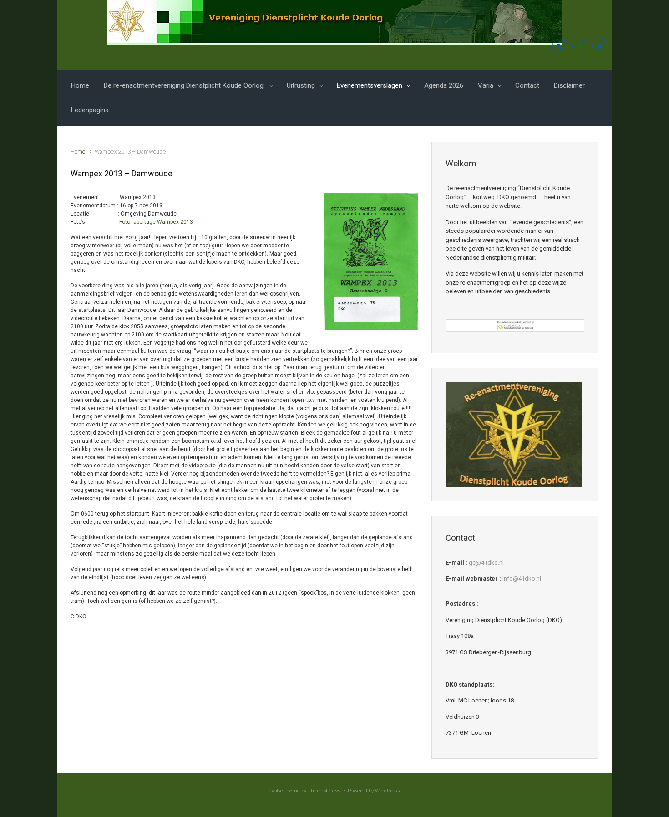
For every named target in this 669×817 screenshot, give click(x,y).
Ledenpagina (90, 110)
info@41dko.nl (521, 578)
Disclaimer (569, 85)
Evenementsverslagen (369, 85)
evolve (276, 791)
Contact (527, 85)
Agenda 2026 (443, 85)
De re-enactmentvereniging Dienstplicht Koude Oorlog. (184, 85)
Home (80, 85)
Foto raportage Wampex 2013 (156, 222)
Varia (485, 85)
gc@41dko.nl (486, 562)
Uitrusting (301, 85)
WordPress (387, 791)
